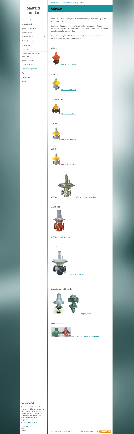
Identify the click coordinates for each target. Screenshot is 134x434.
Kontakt (24, 81)
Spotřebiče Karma (27, 32)
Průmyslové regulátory (29, 69)
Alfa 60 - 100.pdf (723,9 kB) (86, 197)
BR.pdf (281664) (86, 314)
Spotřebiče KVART (27, 37)
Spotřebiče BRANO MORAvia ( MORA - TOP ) (31, 55)
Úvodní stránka (27, 20)
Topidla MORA (26, 45)
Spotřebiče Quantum (28, 60)
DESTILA (25, 49)
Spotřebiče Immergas (29, 41)
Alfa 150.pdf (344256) (76, 274)
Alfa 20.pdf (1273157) (68, 90)
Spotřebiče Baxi (27, 24)
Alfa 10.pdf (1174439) (68, 65)
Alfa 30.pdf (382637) (68, 114)
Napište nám (26, 77)
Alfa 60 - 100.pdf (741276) (60, 237)
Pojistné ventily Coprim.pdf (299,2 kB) (85, 336)
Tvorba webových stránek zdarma (89, 431)
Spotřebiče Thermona (29, 28)
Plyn (23, 73)
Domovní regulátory (28, 64)
